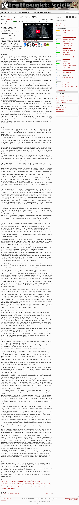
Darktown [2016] (65, 84)
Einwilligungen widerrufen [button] (73, 499)
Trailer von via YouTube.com (30, 40)
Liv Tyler (25, 486)
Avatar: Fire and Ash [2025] (68, 72)
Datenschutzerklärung (6, 498)
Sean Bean (4, 488)
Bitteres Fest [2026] (67, 54)
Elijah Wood (35, 483)
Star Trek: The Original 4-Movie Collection (64, 100)
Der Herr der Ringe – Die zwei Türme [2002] (10, 493)
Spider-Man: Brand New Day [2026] (69, 50)
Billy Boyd (13, 481)
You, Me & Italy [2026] (67, 48)
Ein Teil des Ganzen (60, 111)
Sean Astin (45, 486)
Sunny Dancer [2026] (67, 41)
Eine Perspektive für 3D (60, 109)
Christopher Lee (28, 481)
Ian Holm (48, 483)
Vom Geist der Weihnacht (61, 113)
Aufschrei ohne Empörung (61, 107)
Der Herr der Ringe (36, 481)
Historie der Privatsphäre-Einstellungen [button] (70, 500)
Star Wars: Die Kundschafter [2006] (69, 79)
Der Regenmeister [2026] (68, 45)
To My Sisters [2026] (67, 63)
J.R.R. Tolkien (11, 486)
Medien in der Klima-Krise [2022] (68, 77)
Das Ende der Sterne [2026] (68, 30)
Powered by (25, 42)
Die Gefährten (19, 483)
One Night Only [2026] (67, 35)
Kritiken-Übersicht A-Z (60, 25)
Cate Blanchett (20, 481)
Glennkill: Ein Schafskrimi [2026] (69, 70)
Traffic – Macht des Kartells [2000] (69, 56)
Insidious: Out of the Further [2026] (69, 37)
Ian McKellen (4, 486)
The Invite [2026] (66, 52)
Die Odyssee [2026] (66, 67)
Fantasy (8, 19)
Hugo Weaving (42, 483)
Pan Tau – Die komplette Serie (62, 102)
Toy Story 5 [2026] (66, 59)
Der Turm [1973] (65, 82)
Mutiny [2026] (65, 32)
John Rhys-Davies (18, 486)
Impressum (3, 500)
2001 (3, 481)
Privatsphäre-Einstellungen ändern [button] (71, 498)
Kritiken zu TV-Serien (60, 23)
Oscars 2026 (58, 95)
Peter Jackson (39, 486)
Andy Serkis (8, 481)
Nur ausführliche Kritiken (61, 21)
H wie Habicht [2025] (67, 61)
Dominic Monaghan (28, 483)
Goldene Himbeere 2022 (60, 98)
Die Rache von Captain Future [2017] (69, 86)
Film (11, 19)
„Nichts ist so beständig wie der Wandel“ (64, 114)
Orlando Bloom (31, 486)
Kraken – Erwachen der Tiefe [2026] (70, 65)
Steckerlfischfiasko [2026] (68, 43)
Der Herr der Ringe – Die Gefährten (8, 483)
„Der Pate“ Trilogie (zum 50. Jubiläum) (63, 96)
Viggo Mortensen (11, 488)
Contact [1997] (49, 493)
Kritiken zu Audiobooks (60, 90)
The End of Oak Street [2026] (68, 39)
